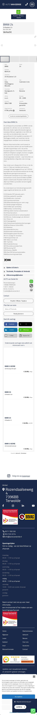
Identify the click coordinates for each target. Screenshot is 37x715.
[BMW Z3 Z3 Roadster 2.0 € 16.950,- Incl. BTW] (18, 408)
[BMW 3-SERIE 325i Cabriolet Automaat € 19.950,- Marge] (18, 434)
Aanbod (4, 642)
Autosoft (18, 453)
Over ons (25, 642)
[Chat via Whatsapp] (18, 12)
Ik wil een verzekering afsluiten (18, 116)
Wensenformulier (8, 649)
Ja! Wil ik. (19, 707)
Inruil (3, 645)
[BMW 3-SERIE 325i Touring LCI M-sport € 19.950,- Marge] (18, 356)
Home (4, 631)
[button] (34, 677)
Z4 (11, 24)
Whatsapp (26, 330)
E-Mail (11, 336)
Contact (25, 649)
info (14, 111)
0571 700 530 (10, 531)
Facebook (11, 324)
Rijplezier (5, 634)
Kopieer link (26, 336)
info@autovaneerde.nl (13, 536)
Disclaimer (23, 453)
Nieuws (24, 638)
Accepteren (18, 697)
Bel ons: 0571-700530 (31, 285)
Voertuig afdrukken (31, 290)
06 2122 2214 (10, 534)
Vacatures (25, 645)
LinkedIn (11, 330)
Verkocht (25, 634)
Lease (4, 638)
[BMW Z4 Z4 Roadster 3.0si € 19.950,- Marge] (18, 382)
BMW (6, 24)
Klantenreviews (27, 631)
